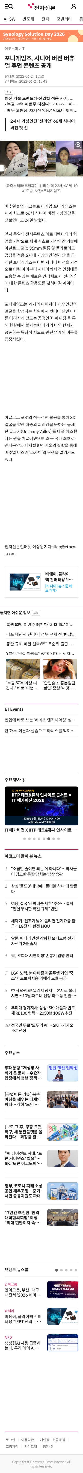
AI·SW (9, 19)
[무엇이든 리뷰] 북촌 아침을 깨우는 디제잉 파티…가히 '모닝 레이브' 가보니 (23, 1102)
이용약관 (27, 1440)
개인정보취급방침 (52, 1440)
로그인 (10, 1440)
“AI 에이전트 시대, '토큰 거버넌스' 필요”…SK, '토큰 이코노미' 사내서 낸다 (24, 1161)
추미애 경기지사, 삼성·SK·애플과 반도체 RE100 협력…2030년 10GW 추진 (43, 1010)
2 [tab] (29, 839)
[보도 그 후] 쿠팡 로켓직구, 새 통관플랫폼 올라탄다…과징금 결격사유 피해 (23, 1134)
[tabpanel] (41, 1313)
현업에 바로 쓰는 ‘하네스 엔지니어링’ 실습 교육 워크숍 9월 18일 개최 (41, 720)
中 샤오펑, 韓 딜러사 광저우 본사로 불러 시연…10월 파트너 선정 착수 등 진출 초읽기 (43, 993)
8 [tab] (58, 839)
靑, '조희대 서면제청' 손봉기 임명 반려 (42, 955)
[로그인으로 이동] (73, 6)
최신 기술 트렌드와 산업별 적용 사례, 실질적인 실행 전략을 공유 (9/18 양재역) (40, 98)
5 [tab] (44, 839)
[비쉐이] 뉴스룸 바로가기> (59, 588)
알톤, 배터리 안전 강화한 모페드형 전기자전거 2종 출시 (43, 941)
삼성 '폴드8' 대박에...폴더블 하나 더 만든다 (44, 889)
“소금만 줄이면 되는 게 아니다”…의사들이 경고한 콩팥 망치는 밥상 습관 (44, 871)
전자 (45, 19)
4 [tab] (39, 839)
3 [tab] (34, 839)
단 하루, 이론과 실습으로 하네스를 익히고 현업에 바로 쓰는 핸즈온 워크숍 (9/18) (41, 730)
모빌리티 (64, 19)
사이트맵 (30, 1446)
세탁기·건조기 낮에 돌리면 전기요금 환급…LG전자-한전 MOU (43, 924)
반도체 (28, 19)
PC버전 (48, 1446)
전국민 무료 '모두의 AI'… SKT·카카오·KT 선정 (42, 1028)
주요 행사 (15, 779)
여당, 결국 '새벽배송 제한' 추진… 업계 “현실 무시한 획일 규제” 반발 (42, 906)
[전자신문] (41, 6)
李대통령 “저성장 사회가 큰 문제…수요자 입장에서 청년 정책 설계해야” (23, 1075)
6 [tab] (48, 839)
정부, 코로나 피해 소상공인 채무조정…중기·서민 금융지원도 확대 (23, 1191)
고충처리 (12, 1446)
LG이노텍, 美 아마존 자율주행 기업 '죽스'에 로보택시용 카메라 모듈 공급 (42, 976)
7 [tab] (53, 839)
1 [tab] (24, 839)
